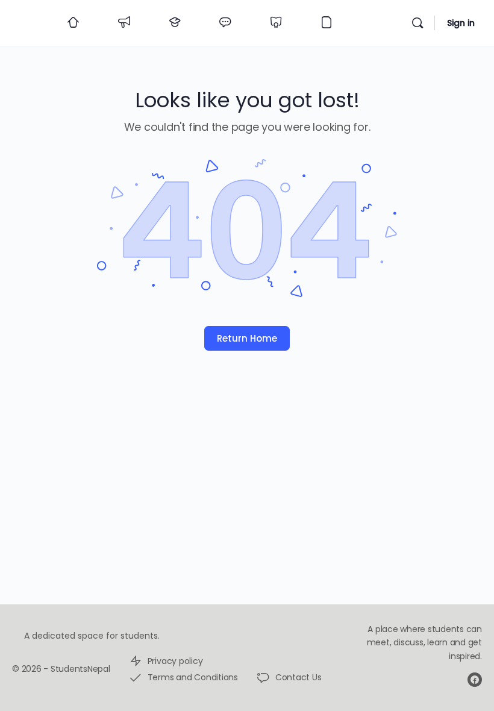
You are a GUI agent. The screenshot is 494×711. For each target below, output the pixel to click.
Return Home (247, 338)
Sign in (461, 23)
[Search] (417, 23)
